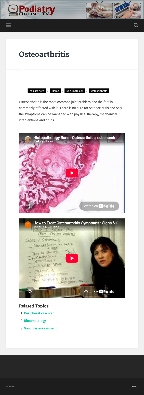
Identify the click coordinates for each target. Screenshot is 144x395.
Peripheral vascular (39, 313)
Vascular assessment (40, 328)
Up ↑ (135, 386)
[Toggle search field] (136, 25)
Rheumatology (35, 321)
